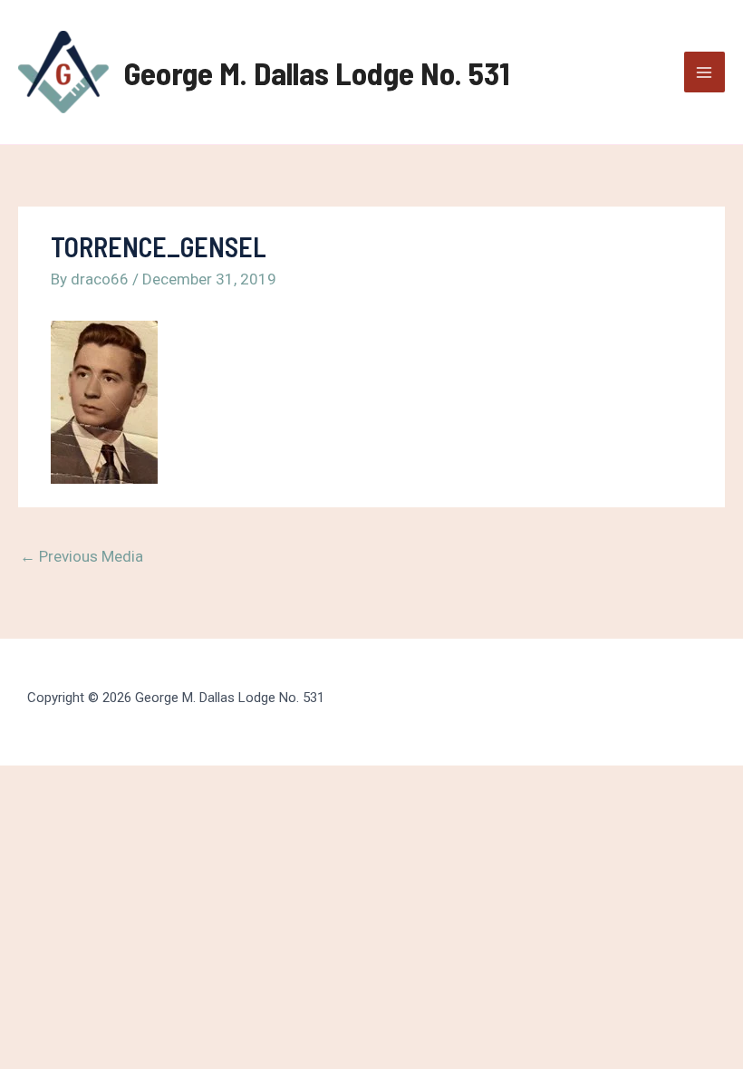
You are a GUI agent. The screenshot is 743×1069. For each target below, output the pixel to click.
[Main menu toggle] (705, 72)
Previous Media (81, 556)
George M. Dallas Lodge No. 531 (317, 72)
